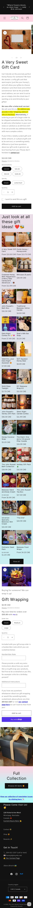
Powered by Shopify (16, 906)
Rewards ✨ (8, 839)
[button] (4, 18)
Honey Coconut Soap (8, 438)
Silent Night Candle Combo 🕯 (24, 413)
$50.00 (6, 174)
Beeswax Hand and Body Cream (8, 491)
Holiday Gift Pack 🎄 (24, 465)
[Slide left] (12, 58)
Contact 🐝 (8, 829)
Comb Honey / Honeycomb (22, 250)
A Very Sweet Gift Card (9, 250)
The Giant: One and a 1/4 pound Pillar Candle (23, 439)
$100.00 (18, 174)
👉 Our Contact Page (12, 858)
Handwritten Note (9, 654)
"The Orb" (21, 518)
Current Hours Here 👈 (13, 821)
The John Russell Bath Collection (9, 465)
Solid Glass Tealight (6, 387)
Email (6, 183)
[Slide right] (21, 58)
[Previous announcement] (4, 7)
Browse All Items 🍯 (16, 786)
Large (6, 628)
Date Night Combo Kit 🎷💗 (8, 334)
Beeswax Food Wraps (23, 548)
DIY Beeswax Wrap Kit (22, 387)
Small (6, 623)
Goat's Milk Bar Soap (23, 334)
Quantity (4, 188)
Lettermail (18, 183)
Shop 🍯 (7, 834)
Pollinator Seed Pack (8, 548)
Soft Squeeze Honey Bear (22, 360)
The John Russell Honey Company (19, 904)
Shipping (4, 161)
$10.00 (6, 169)
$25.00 (17, 169)
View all (16, 561)
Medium (17, 623)
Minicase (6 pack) (24, 275)
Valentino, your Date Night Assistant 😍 (8, 361)
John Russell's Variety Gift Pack (9, 413)
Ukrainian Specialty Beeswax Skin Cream (7, 521)
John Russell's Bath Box (7, 307)
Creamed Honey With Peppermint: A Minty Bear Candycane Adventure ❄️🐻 (9, 279)
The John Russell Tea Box (24, 491)
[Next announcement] (29, 7)
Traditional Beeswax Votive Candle (23, 308)
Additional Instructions (11, 681)
